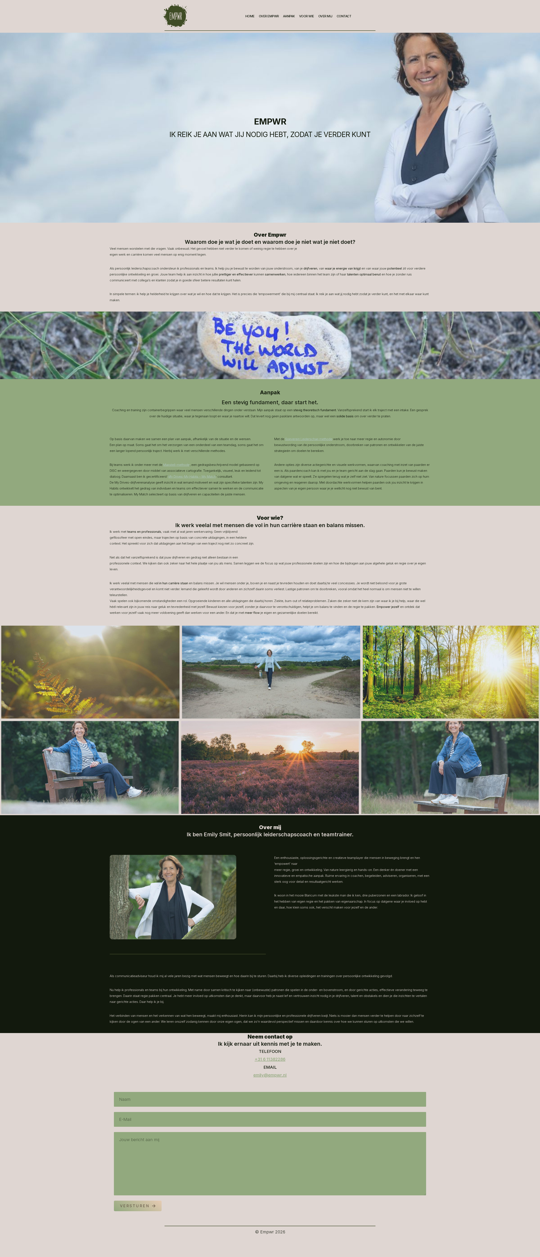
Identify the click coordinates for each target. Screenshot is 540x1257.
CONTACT (344, 16)
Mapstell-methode (176, 465)
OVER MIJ (325, 16)
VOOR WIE (306, 16)
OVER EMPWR (269, 16)
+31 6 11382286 (270, 1059)
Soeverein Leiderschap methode (308, 439)
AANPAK (289, 16)
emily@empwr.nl (270, 1075)
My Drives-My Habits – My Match (192, 477)
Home (250, 16)
